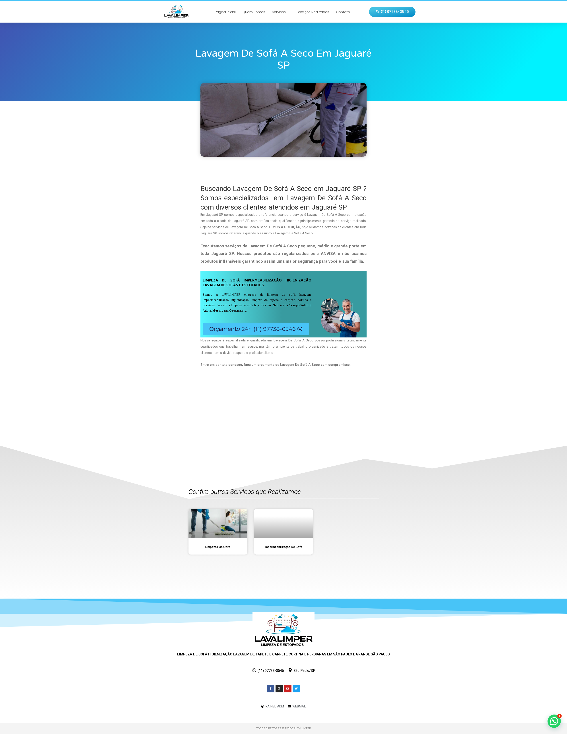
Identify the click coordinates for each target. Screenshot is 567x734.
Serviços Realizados (313, 12)
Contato (343, 12)
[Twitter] (296, 688)
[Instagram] (279, 688)
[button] (392, 12)
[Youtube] (288, 688)
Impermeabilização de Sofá (283, 547)
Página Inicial (225, 12)
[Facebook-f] (270, 688)
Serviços (279, 12)
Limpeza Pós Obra (217, 547)
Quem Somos (254, 12)
